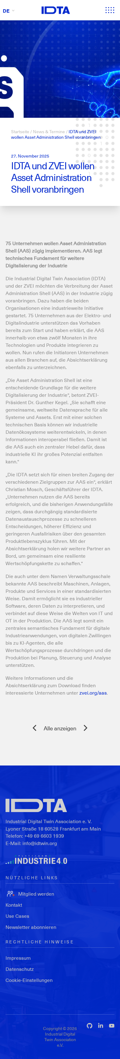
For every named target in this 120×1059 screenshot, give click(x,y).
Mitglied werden (36, 893)
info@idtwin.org (39, 843)
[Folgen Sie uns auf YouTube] (111, 1025)
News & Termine (49, 131)
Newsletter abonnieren (31, 926)
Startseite (20, 131)
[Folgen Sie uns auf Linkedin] (100, 1025)
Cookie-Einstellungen (29, 979)
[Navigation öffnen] (109, 10)
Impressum (18, 957)
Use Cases (17, 915)
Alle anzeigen (60, 728)
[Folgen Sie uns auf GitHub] (89, 1025)
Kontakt (14, 904)
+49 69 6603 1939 (44, 835)
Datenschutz (20, 968)
